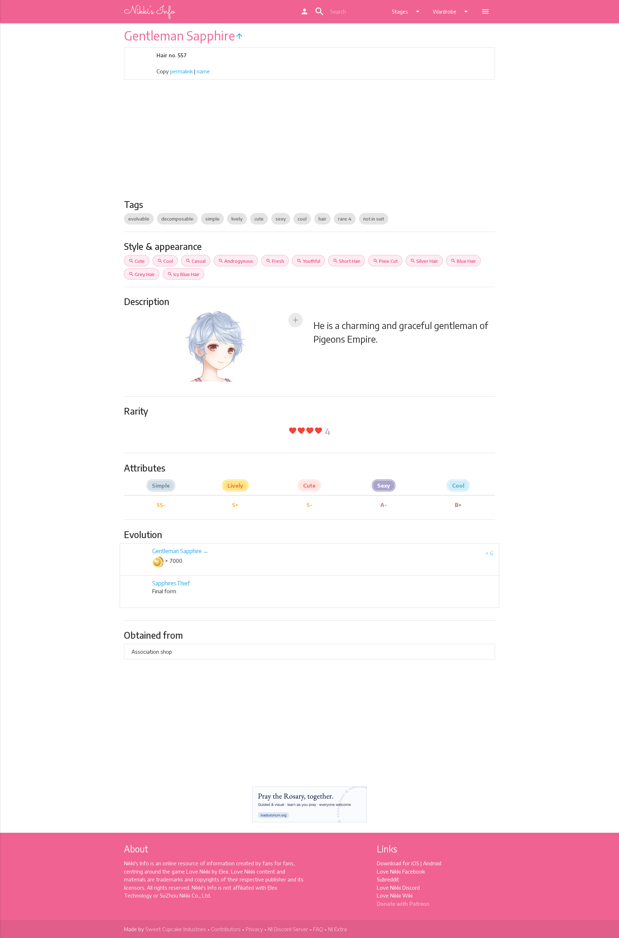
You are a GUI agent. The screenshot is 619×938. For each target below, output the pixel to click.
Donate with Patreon (403, 903)
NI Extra (337, 929)
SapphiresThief (171, 583)
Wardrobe (451, 11)
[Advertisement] (309, 145)
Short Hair (346, 261)
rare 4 (344, 219)
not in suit (373, 219)
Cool (165, 261)
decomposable (177, 219)
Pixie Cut (385, 261)
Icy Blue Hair (183, 274)
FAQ (318, 929)
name (203, 71)
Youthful (308, 261)
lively (237, 219)
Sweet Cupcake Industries (175, 929)
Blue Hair (463, 261)
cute (259, 219)
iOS (415, 863)
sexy (280, 219)
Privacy (254, 929)
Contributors (226, 929)
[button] (295, 320)
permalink (181, 71)
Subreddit (388, 879)
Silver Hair (424, 261)
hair (322, 219)
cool (302, 219)
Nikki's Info (149, 11)
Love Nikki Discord (398, 887)
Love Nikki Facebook (401, 871)
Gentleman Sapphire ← (180, 551)
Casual (196, 261)
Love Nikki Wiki (395, 895)
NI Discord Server (288, 929)
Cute (137, 261)
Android (432, 863)
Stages (407, 11)
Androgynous (235, 261)
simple (212, 219)
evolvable (138, 219)
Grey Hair (142, 274)
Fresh (275, 261)
